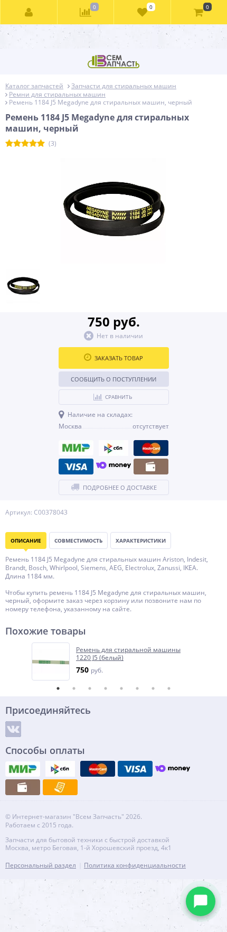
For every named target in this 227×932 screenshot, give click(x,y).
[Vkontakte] (13, 729)
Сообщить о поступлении (113, 379)
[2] (17, 143)
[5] (41, 143)
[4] (33, 143)
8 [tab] (169, 688)
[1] (9, 143)
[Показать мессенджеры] (200, 901)
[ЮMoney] (113, 466)
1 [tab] (58, 688)
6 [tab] (137, 688)
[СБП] (113, 448)
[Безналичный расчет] (60, 787)
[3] (25, 143)
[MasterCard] (151, 448)
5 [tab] (121, 688)
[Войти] (29, 12)
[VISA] (76, 466)
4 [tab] (105, 688)
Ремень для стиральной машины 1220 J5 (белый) (128, 654)
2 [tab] (74, 688)
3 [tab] (89, 688)
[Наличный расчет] (151, 466)
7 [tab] (153, 688)
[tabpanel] (114, 661)
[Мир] (76, 448)
